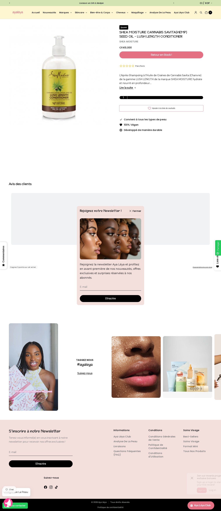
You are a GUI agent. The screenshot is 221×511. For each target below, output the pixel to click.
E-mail (83, 286)
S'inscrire (110, 298)
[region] (92, 3)
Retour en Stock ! (161, 54)
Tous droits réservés (120, 502)
